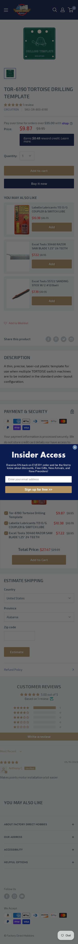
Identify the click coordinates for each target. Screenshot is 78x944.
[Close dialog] (75, 447)
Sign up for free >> (38, 489)
